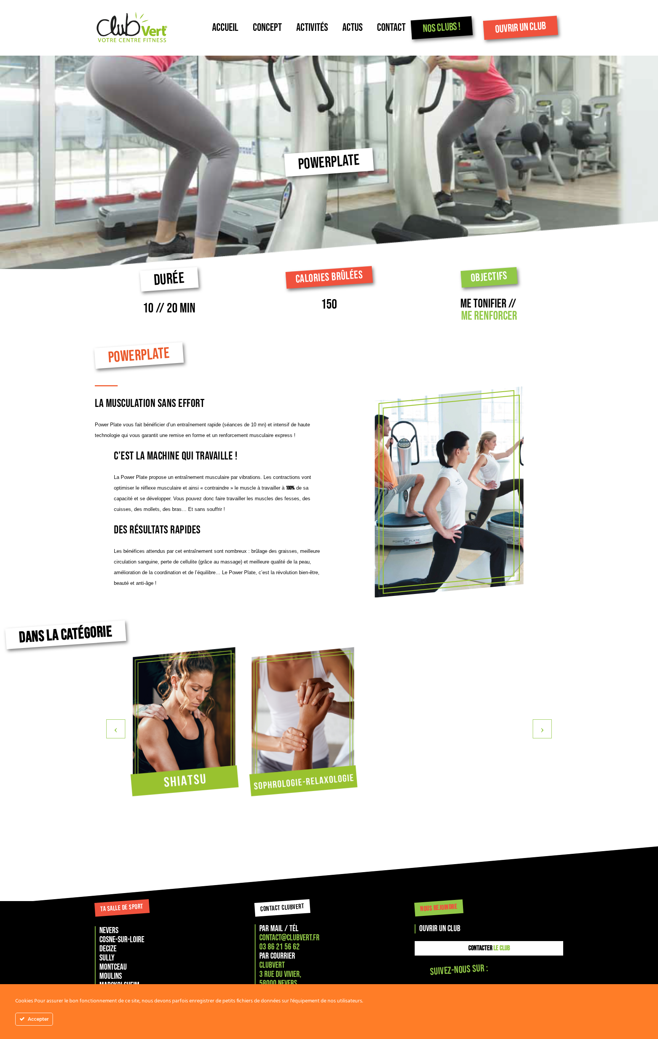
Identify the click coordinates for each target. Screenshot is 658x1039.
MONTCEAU (113, 967)
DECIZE (108, 949)
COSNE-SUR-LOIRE (121, 940)
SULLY (107, 958)
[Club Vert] (153, 28)
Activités (312, 27)
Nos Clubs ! (441, 27)
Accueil (225, 27)
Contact (391, 27)
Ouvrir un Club (520, 27)
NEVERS (108, 930)
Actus (352, 27)
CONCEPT (267, 27)
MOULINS (110, 976)
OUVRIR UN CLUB (439, 929)
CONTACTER (489, 948)
